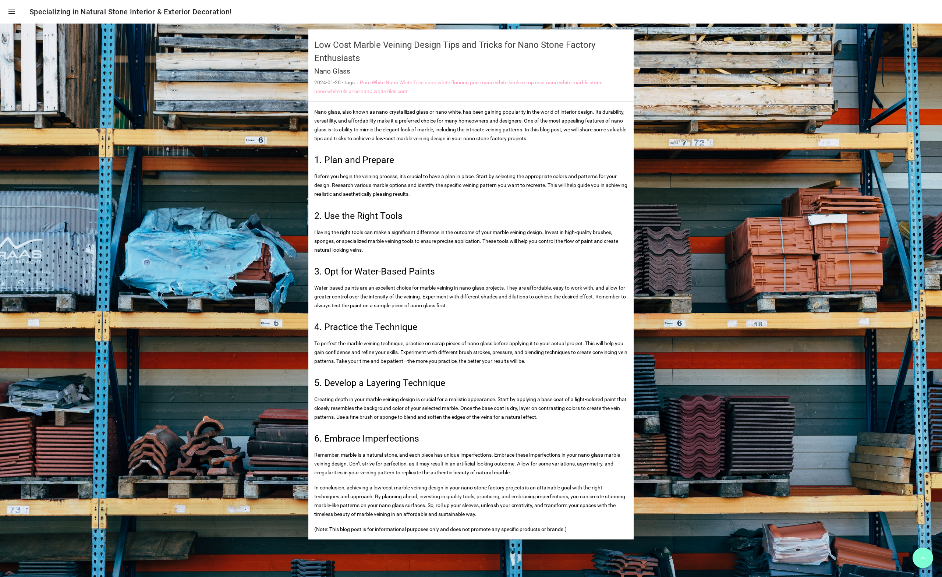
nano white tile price (337, 91)
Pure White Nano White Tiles (392, 82)
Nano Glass (332, 71)
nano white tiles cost (384, 91)
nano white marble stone (574, 82)
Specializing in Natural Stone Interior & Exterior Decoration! (130, 11)
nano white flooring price (453, 82)
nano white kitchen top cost (513, 82)
